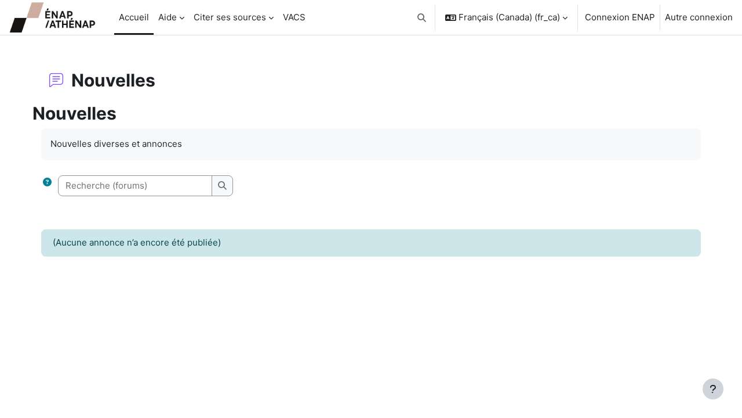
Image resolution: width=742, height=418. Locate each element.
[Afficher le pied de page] (713, 389)
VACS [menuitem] (294, 17)
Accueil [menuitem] (134, 17)
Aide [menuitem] (167, 17)
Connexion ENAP (620, 17)
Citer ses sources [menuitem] (230, 17)
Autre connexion (699, 17)
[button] (422, 17)
